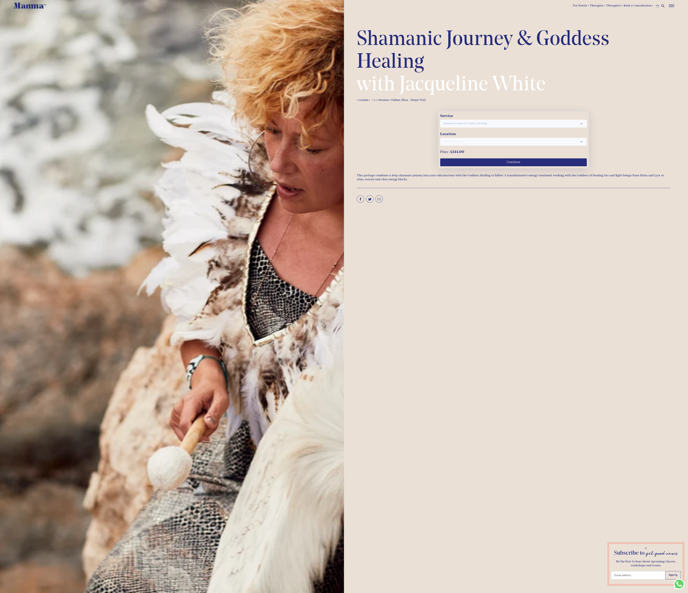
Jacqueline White (472, 85)
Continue (513, 162)
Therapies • (597, 5)
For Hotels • (581, 5)
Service (446, 116)
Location (448, 134)
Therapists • (614, 5)
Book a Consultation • (638, 5)
